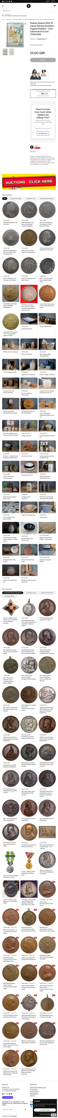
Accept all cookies (45, 1110)
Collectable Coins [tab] (30, 198)
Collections (9, 19)
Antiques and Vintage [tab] (15, 198)
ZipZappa (14, 1116)
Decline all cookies (45, 1114)
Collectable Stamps (41, 39)
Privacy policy (33, 1089)
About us (32, 1095)
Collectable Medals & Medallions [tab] (12, 593)
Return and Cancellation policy (38, 1087)
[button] (54, 6)
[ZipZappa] (29, 6)
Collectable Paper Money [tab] (46, 198)
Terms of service (34, 1091)
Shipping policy (34, 1093)
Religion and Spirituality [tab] (47, 593)
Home (3, 19)
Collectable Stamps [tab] (31, 593)
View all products (7, 195)
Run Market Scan (43, 133)
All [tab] (4, 198)
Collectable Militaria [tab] (9, 596)
